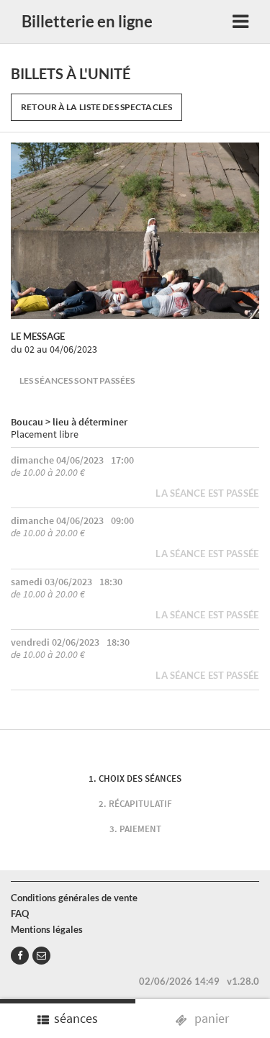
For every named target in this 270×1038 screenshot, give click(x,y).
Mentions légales (47, 929)
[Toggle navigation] (240, 22)
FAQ (20, 913)
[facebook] (20, 956)
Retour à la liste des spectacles (96, 106)
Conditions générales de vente (74, 897)
